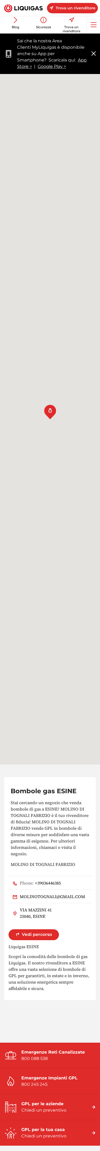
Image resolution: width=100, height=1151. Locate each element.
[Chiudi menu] (93, 53)
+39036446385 (40, 883)
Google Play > (52, 66)
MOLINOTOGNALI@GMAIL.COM (52, 896)
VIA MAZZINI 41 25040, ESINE (36, 913)
